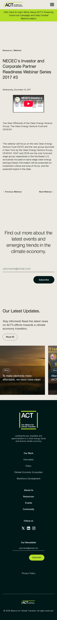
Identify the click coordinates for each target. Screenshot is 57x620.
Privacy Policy (28, 573)
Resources (28, 496)
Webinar (17, 50)
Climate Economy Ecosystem (28, 472)
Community (28, 509)
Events (28, 503)
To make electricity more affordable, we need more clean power (22, 378)
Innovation (28, 459)
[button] (52, 4)
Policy (28, 466)
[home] (13, 4)
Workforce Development (28, 478)
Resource (7, 50)
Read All (10, 337)
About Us (28, 490)
